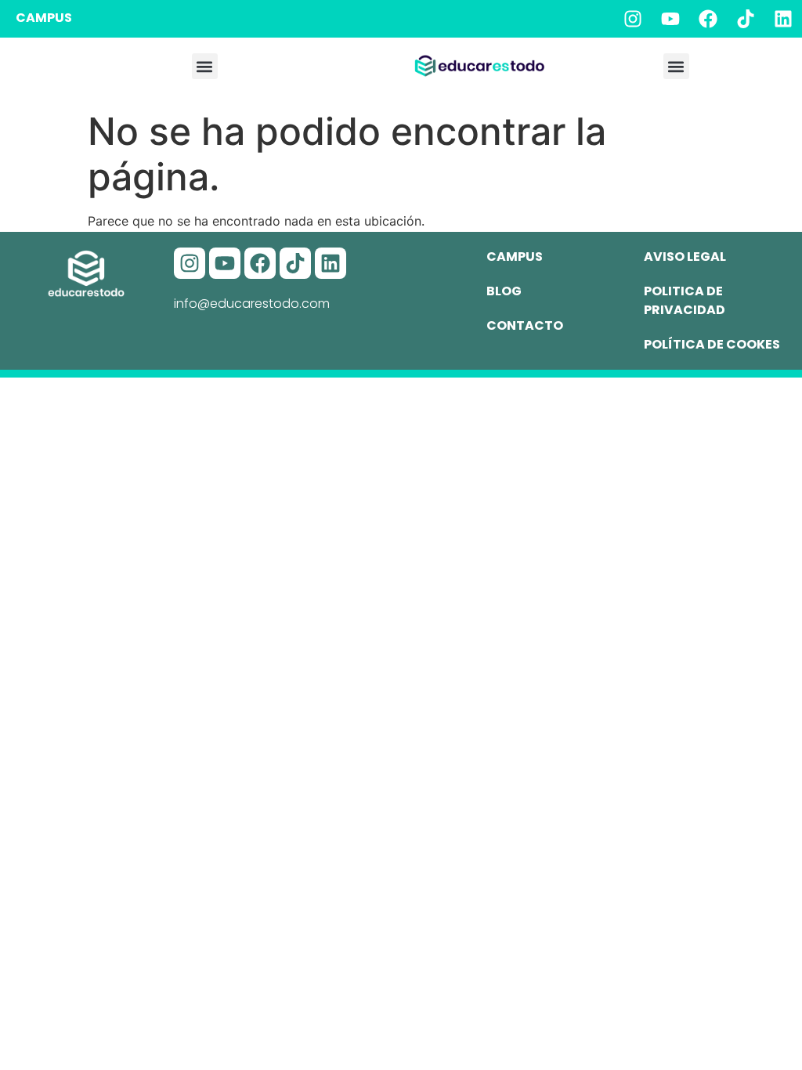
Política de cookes (712, 344)
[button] (205, 66)
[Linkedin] (783, 19)
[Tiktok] (745, 19)
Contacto (524, 325)
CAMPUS (44, 18)
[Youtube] (670, 19)
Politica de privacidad (684, 300)
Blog (504, 291)
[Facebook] (708, 19)
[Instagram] (633, 19)
